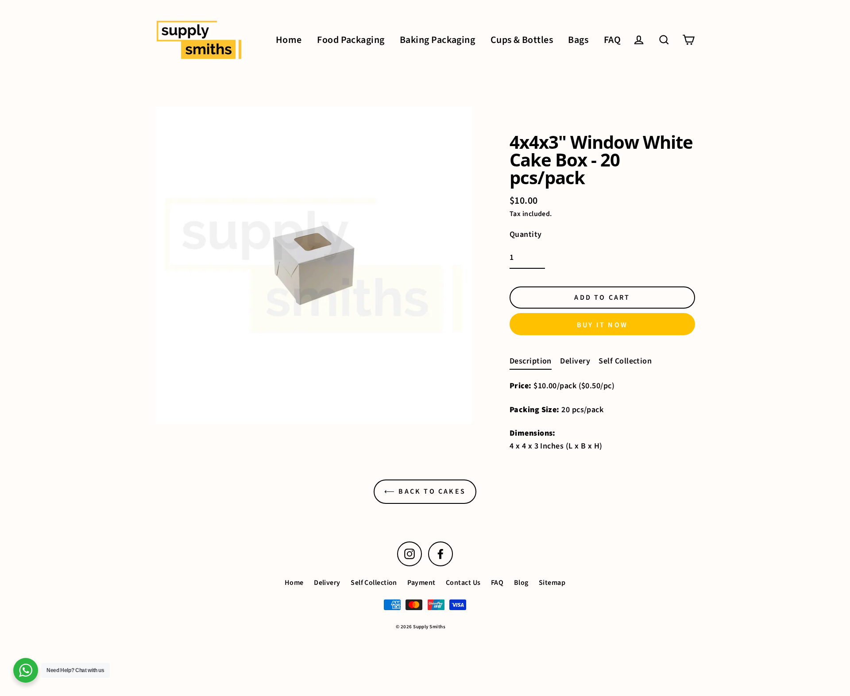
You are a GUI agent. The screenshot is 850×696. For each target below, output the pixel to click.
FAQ (612, 40)
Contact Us (463, 583)
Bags (578, 40)
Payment (421, 583)
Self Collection (625, 361)
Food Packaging (350, 40)
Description (531, 361)
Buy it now (602, 325)
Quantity (526, 234)
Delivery (575, 361)
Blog (521, 583)
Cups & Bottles (522, 40)
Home (289, 40)
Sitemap (552, 583)
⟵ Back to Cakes (425, 491)
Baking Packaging (437, 40)
